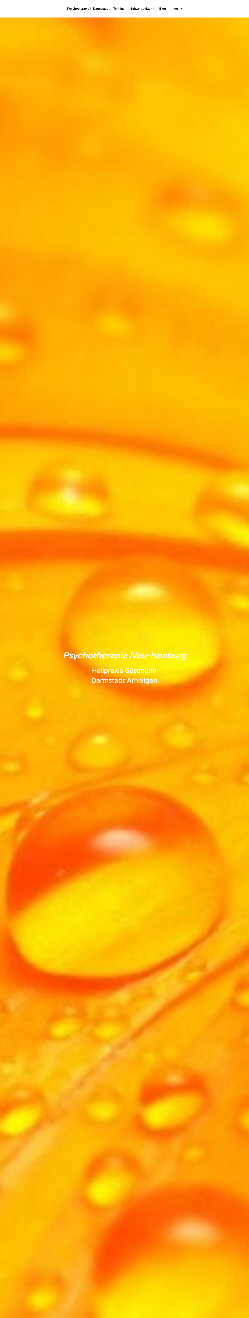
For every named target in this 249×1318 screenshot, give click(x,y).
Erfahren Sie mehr (39, 1288)
